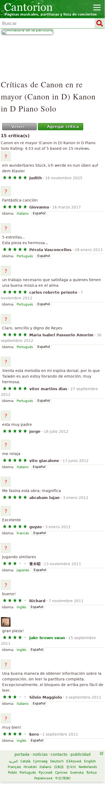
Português (28, 772)
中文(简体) (63, 778)
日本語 (59, 767)
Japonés (23, 570)
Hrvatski (30, 767)
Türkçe (91, 772)
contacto (59, 754)
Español (39, 213)
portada (22, 754)
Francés (23, 533)
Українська (43, 778)
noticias (40, 754)
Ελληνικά (73, 761)
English (90, 761)
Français (14, 767)
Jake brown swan (47, 638)
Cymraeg (40, 761)
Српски (61, 772)
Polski (12, 772)
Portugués (25, 256)
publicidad (80, 754)
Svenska (77, 772)
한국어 (71, 767)
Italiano (22, 213)
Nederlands (88, 767)
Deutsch (57, 761)
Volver (18, 126)
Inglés (21, 607)
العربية (13, 761)
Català (25, 761)
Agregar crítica (63, 126)
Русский (45, 772)
